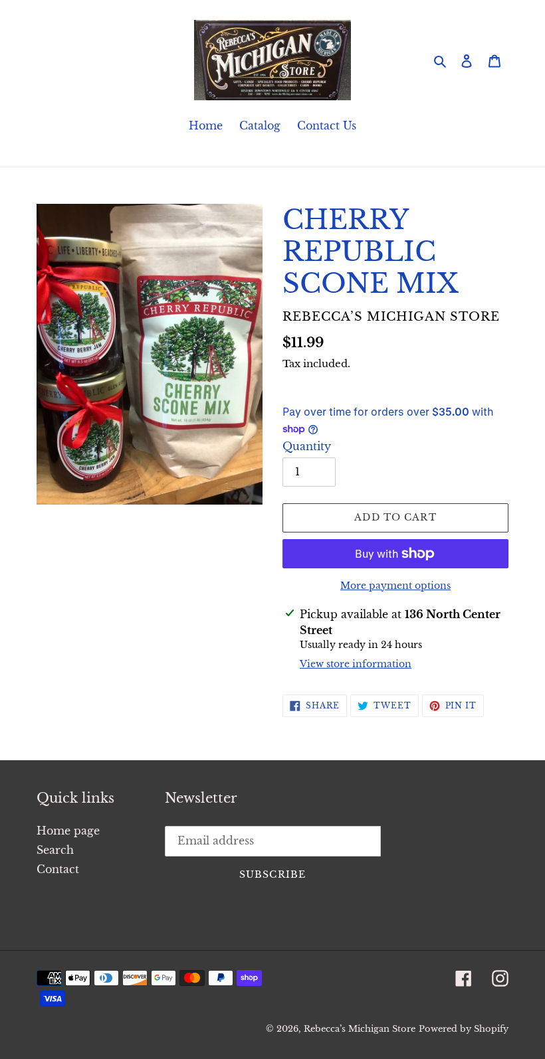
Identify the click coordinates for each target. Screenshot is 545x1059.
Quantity (306, 446)
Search (55, 849)
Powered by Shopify (463, 1028)
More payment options (395, 586)
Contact (58, 869)
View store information (355, 664)
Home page (68, 830)
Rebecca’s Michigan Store (359, 1028)
